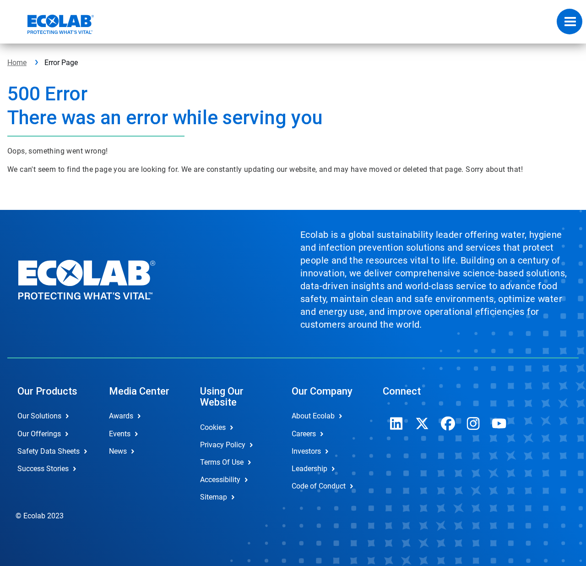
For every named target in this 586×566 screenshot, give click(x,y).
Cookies (213, 427)
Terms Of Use (222, 462)
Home (17, 62)
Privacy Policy (222, 444)
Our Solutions (39, 416)
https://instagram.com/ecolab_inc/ (473, 423)
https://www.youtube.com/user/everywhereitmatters (499, 423)
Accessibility (220, 479)
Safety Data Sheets (48, 451)
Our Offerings (39, 433)
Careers (304, 433)
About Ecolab (313, 416)
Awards (121, 416)
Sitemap (213, 497)
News (118, 451)
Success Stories (43, 468)
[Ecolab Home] (50, 24)
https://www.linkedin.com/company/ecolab (396, 423)
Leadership (309, 468)
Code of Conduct (319, 486)
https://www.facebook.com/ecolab (448, 423)
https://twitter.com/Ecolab (422, 423)
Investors (306, 451)
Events (119, 433)
